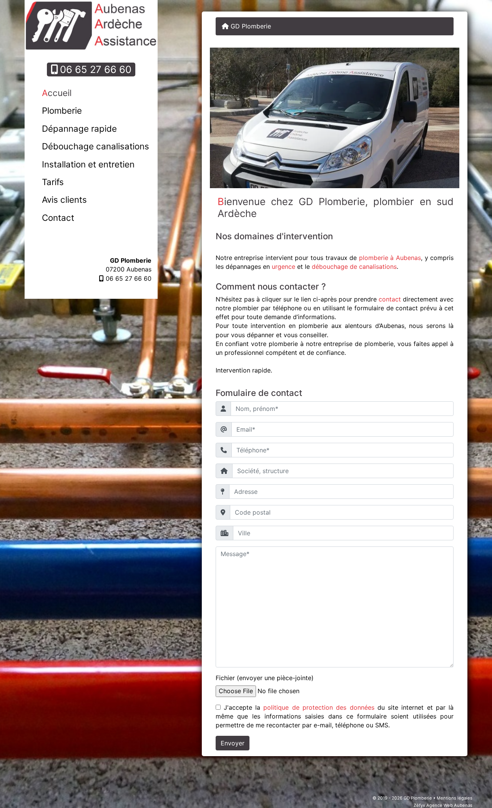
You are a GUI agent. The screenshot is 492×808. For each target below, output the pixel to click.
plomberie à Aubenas (390, 258)
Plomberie (62, 110)
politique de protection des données (318, 707)
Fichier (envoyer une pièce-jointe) (265, 678)
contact (390, 299)
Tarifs (53, 182)
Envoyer (232, 743)
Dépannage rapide (79, 128)
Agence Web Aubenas (449, 805)
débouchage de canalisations (354, 266)
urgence (283, 266)
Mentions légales (454, 798)
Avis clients (64, 199)
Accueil (56, 93)
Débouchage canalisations (95, 146)
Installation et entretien (88, 164)
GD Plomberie (250, 26)
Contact (58, 217)
